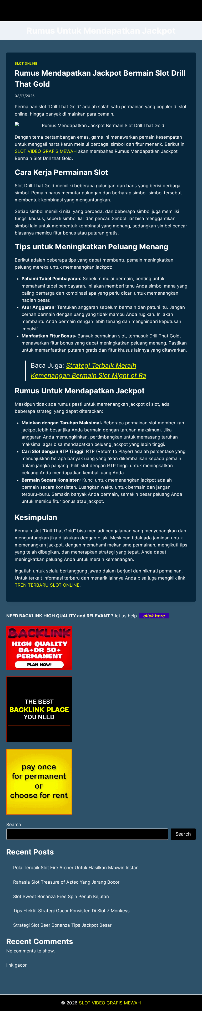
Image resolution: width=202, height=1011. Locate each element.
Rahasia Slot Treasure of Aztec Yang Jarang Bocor (66, 882)
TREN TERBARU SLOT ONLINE (47, 585)
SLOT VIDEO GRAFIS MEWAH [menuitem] (46, 151)
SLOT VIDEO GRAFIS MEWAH (110, 1002)
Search (13, 824)
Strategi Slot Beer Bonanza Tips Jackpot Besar (62, 925)
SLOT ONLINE (26, 63)
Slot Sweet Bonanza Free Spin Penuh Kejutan (61, 896)
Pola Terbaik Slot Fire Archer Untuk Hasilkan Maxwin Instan (76, 867)
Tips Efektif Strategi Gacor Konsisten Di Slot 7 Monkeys (71, 910)
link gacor (16, 965)
